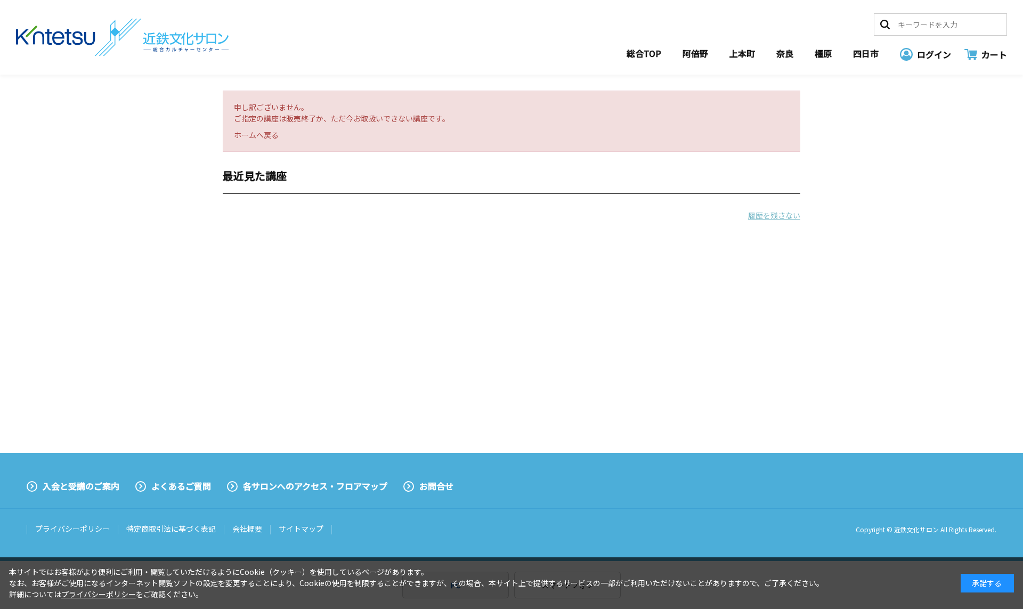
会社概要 (247, 528)
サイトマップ (301, 528)
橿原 (823, 53)
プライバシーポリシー (72, 528)
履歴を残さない (774, 215)
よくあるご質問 (181, 486)
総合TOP (644, 53)
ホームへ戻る (256, 134)
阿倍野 (695, 53)
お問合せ (436, 486)
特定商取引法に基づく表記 (171, 528)
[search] (885, 24)
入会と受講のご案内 (81, 486)
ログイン (934, 54)
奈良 (784, 53)
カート (994, 54)
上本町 (742, 53)
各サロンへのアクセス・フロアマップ (315, 486)
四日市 (866, 53)
